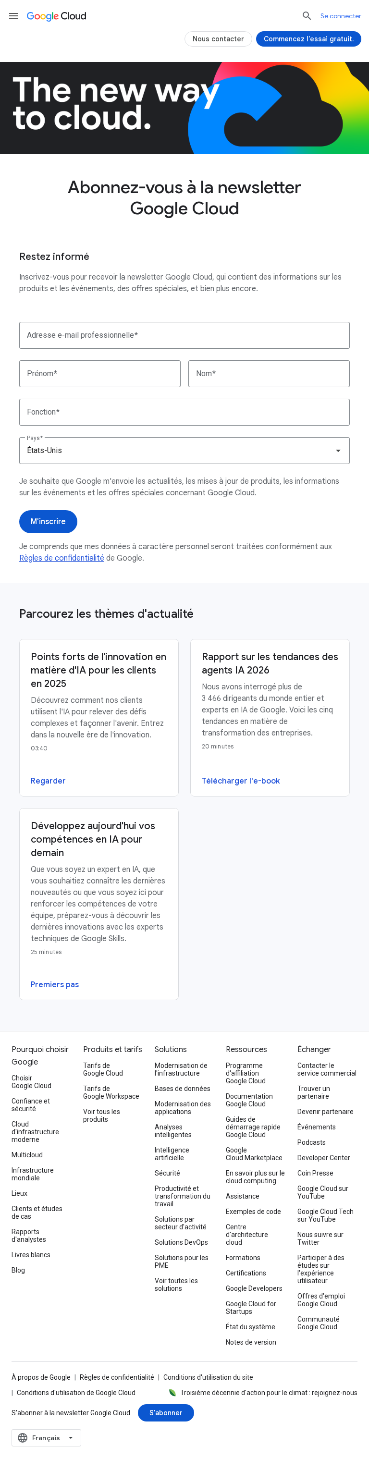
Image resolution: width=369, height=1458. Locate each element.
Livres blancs (31, 1255)
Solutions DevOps (181, 1242)
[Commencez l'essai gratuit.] (308, 38)
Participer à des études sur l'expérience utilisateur (320, 1269)
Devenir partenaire (325, 1111)
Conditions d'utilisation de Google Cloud (76, 1393)
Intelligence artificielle (172, 1154)
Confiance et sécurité (31, 1105)
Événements (316, 1127)
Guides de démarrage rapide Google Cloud (253, 1127)
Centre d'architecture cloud (247, 1234)
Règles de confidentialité (61, 558)
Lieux (19, 1193)
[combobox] (184, 450)
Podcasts (311, 1142)
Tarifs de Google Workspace (111, 1092)
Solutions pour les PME (182, 1261)
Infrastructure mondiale (33, 1174)
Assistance (242, 1196)
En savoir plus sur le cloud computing (255, 1177)
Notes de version (251, 1342)
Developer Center (323, 1158)
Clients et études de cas (37, 1212)
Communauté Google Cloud (318, 1323)
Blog (18, 1270)
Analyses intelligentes (173, 1131)
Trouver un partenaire (313, 1092)
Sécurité (167, 1173)
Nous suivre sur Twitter (320, 1238)
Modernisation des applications (183, 1107)
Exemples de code (253, 1211)
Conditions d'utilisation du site (208, 1377)
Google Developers (254, 1288)
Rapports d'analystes (29, 1235)
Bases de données (182, 1088)
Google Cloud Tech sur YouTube (325, 1215)
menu (13, 16)
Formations (243, 1258)
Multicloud (27, 1155)
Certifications (246, 1273)
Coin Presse (315, 1173)
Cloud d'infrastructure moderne (35, 1131)
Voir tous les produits (101, 1115)
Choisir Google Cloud (31, 1082)
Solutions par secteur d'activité (181, 1223)
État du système (250, 1327)
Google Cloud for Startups (251, 1307)
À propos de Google (41, 1377)
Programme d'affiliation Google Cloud (246, 1073)
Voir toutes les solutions (176, 1284)
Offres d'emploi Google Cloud (321, 1300)
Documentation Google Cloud (249, 1100)
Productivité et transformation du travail (182, 1196)
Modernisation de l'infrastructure (181, 1069)
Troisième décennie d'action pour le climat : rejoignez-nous (268, 1393)
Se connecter (340, 16)
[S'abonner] (166, 1412)
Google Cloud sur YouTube (322, 1192)
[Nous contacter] (218, 38)
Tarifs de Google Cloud (103, 1069)
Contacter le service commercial (327, 1069)
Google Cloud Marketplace (254, 1154)
